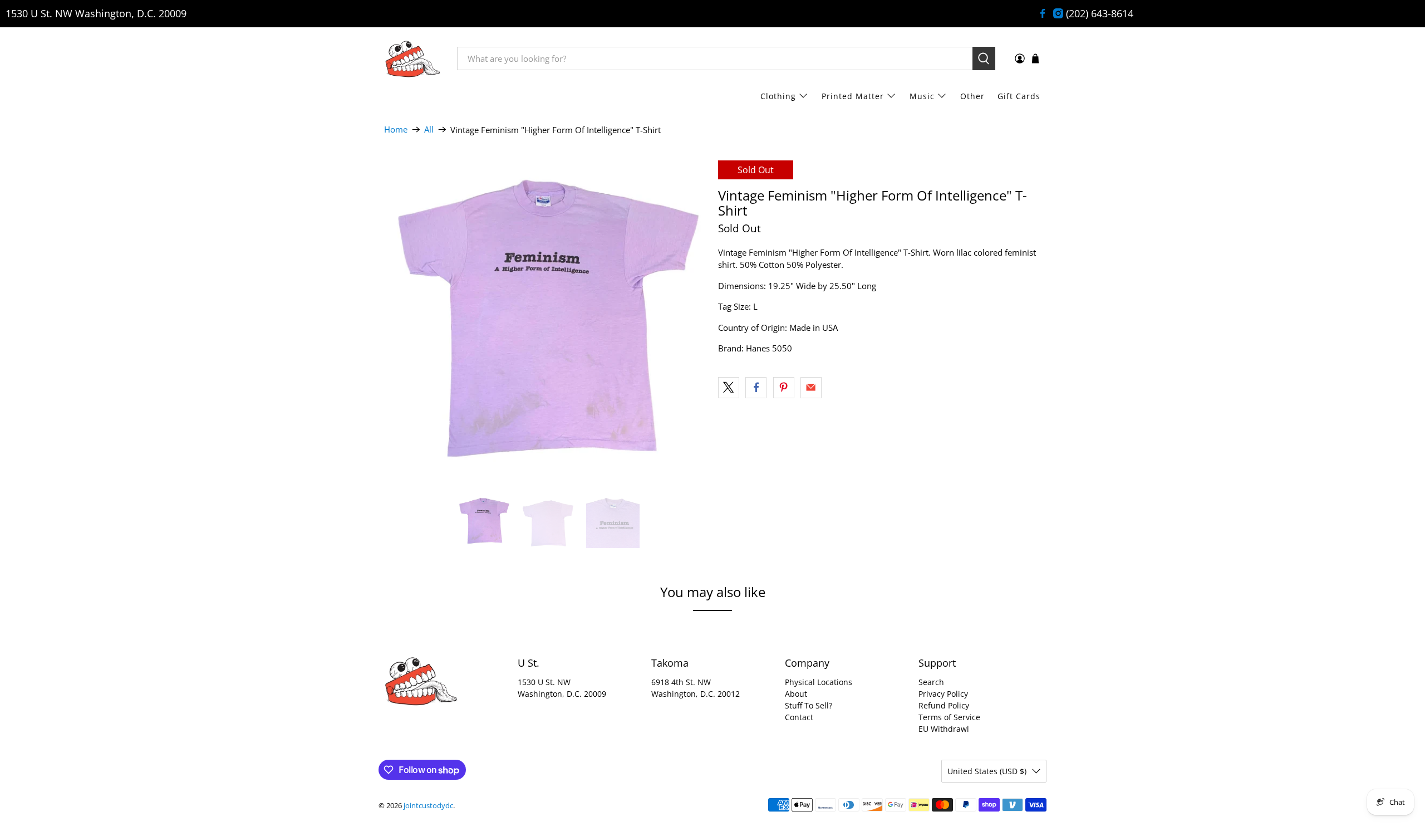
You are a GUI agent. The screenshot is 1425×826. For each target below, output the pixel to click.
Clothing (778, 96)
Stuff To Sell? (808, 705)
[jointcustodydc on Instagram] (1058, 13)
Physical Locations (818, 682)
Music (922, 96)
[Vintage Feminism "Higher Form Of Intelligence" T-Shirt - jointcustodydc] (545, 321)
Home (395, 129)
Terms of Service (949, 717)
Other (972, 96)
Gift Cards (1019, 96)
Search (931, 682)
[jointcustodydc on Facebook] (1043, 13)
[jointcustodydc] (412, 58)
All (429, 129)
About (796, 693)
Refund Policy (943, 705)
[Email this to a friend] (811, 387)
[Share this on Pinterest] (783, 387)
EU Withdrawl (943, 729)
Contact (799, 717)
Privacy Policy (943, 693)
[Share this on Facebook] (755, 387)
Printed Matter (853, 96)
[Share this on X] (728, 387)
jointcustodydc (428, 805)
